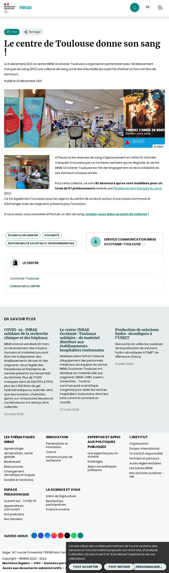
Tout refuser (119, 567)
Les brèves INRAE (141, 468)
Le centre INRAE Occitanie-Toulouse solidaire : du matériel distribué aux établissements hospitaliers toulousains (82, 340)
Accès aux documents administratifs (32, 568)
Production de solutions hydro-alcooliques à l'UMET (137, 334)
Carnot (51, 452)
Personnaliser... (149, 567)
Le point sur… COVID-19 (20, 501)
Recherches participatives (56, 503)
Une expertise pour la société (103, 455)
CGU (37, 563)
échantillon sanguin (23, 235)
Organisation (139, 443)
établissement (125, 188)
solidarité (51, 235)
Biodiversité (12, 462)
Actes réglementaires (145, 463)
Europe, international (144, 448)
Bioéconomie (13, 467)
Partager (35, 32)
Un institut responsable (146, 453)
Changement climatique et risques (19, 473)
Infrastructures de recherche (59, 459)
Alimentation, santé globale (18, 455)
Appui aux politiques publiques (102, 468)
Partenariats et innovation (57, 445)
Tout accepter (85, 567)
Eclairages (95, 461)
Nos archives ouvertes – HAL (146, 475)
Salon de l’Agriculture (61, 496)
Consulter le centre (25, 286)
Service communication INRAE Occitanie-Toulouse (130, 242)
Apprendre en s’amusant (14, 507)
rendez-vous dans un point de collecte (116, 214)
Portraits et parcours (144, 458)
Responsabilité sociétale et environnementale (41, 243)
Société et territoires (18, 480)
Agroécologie (13, 448)
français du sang (149, 188)
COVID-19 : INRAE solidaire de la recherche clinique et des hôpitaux (26, 334)
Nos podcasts (14, 514)
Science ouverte (57, 509)
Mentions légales (16, 563)
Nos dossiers (13, 519)
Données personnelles (62, 563)
